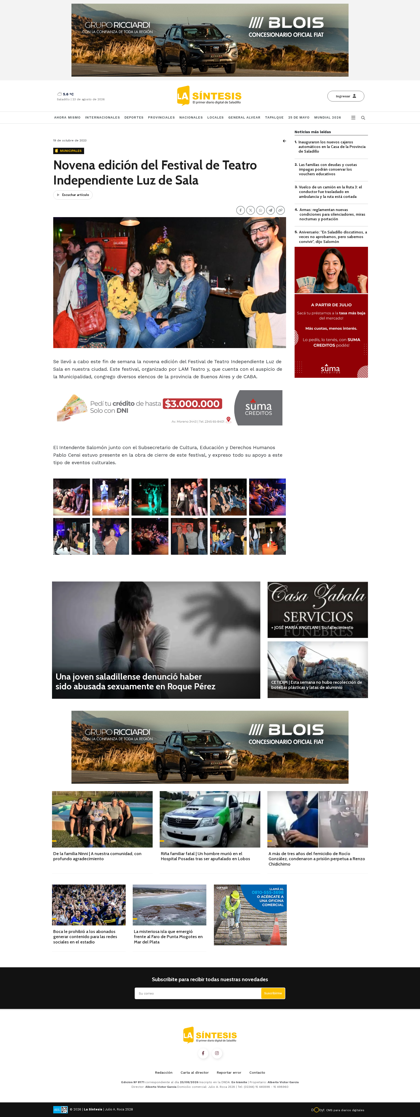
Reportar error (229, 1072)
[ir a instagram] (217, 1053)
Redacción (164, 1072)
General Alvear (244, 117)
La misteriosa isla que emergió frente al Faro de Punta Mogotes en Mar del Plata (168, 937)
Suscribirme (273, 993)
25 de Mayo (299, 117)
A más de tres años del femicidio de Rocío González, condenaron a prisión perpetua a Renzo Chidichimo (317, 859)
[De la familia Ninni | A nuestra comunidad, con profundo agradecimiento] (102, 819)
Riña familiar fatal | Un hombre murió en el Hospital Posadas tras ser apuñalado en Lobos (205, 856)
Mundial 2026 (327, 117)
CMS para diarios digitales (345, 1110)
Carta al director (195, 1072)
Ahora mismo (67, 117)
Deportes (134, 117)
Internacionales (102, 117)
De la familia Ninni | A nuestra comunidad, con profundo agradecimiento (97, 856)
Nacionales (191, 117)
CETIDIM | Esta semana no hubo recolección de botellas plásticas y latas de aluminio (316, 685)
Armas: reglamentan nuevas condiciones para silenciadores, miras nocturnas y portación (332, 214)
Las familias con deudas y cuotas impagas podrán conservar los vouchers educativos (328, 169)
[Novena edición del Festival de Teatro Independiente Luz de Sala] (71, 497)
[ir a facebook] (203, 1053)
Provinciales (161, 117)
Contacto (257, 1072)
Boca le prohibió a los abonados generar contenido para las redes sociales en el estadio (85, 937)
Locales (215, 117)
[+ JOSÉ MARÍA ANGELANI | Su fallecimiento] (318, 610)
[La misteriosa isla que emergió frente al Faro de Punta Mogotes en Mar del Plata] (169, 905)
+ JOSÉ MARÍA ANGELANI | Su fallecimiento (312, 627)
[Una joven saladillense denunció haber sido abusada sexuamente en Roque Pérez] (156, 640)
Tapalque (274, 117)
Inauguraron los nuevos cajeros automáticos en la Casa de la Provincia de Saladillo (332, 147)
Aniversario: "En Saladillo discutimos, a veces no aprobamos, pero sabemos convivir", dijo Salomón (333, 237)
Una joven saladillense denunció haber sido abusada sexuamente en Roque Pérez (136, 681)
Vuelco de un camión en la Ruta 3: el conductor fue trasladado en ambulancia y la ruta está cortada (330, 192)
